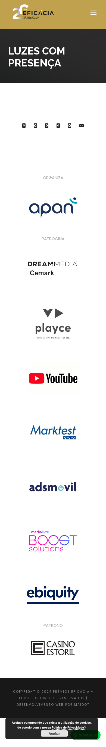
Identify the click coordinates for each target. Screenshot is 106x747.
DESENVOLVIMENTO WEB (40, 705)
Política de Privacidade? (69, 727)
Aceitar (54, 733)
